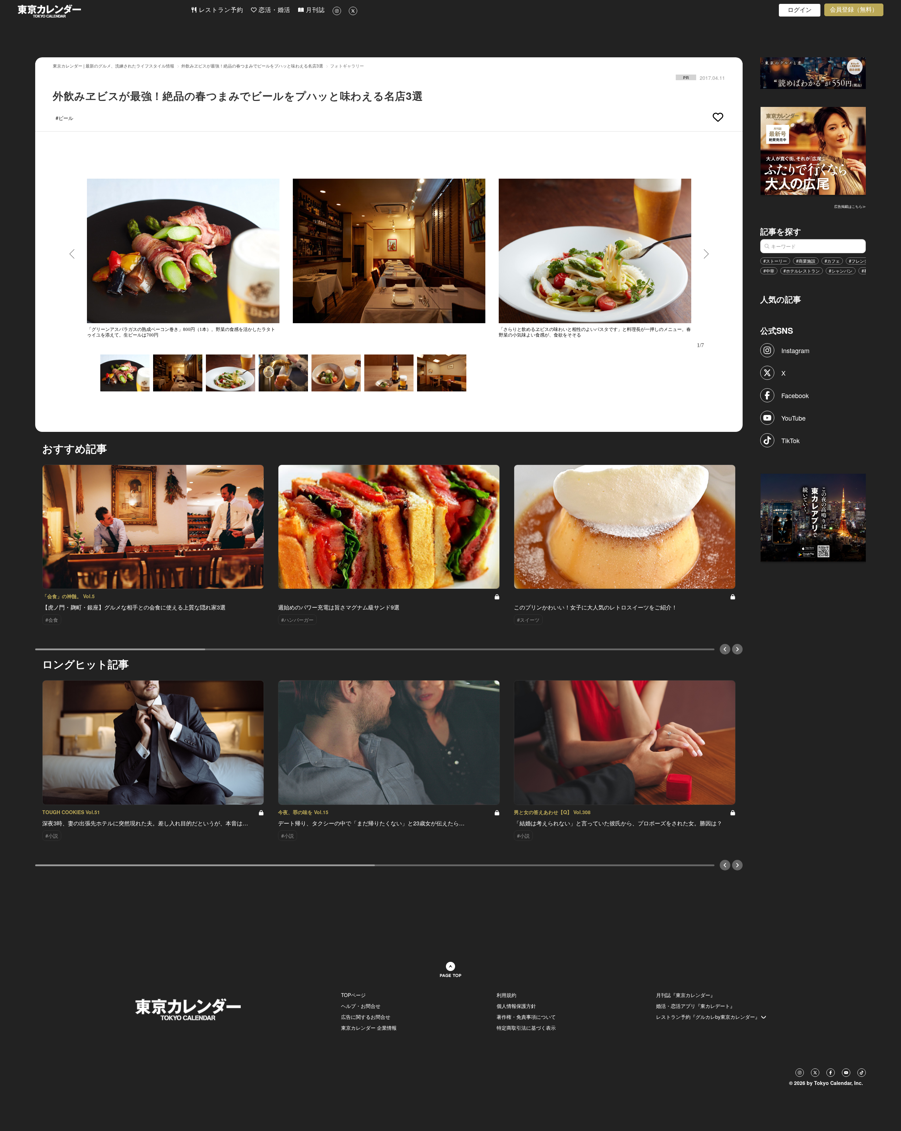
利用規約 (506, 994)
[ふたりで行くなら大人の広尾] (813, 150)
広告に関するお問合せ (365, 1016)
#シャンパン (840, 271)
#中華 (768, 271)
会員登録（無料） (854, 9)
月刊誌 (314, 10)
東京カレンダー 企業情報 (369, 1027)
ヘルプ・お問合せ (360, 1005)
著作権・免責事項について (526, 1016)
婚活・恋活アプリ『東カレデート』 (695, 1005)
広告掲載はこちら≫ (850, 206)
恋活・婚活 (273, 10)
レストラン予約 (220, 10)
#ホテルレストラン (801, 271)
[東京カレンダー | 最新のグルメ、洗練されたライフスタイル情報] (104, 11)
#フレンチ (858, 261)
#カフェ (832, 261)
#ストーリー (775, 261)
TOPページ (353, 994)
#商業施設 (805, 261)
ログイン (800, 10)
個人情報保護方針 (516, 1005)
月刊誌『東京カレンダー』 (685, 994)
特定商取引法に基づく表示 (526, 1027)
